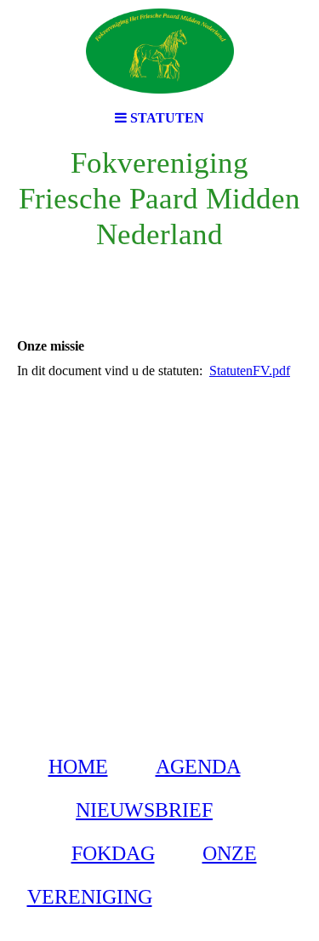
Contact (237, 897)
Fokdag (113, 853)
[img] (160, 51)
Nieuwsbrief (144, 810)
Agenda (198, 767)
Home (78, 767)
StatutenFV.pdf (249, 370)
